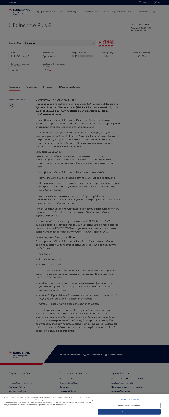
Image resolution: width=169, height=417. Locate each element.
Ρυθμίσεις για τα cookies (129, 399)
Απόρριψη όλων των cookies (129, 405)
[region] (84, 405)
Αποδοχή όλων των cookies (129, 412)
